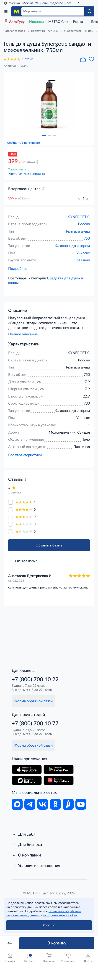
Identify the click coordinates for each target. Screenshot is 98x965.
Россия (84, 224)
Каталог (6, 11)
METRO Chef (58, 22)
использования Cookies (60, 915)
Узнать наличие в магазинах (26, 173)
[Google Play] (59, 769)
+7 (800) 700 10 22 (35, 679)
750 (87, 238)
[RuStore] (27, 780)
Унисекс (83, 253)
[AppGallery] (59, 780)
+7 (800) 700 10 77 (35, 723)
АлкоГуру (17, 22)
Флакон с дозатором (72, 246)
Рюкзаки (80, 22)
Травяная (82, 260)
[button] (44, 135)
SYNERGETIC (79, 217)
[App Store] (27, 769)
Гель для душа (78, 231)
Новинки (36, 22)
